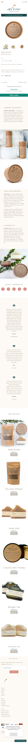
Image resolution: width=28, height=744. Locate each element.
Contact (3, 690)
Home (2, 709)
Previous (20, 82)
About (2, 688)
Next (25, 82)
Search (3, 695)
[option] (6, 46)
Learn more (13, 734)
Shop (2, 698)
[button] (15, 741)
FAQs (2, 693)
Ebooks (3, 702)
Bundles (3, 700)
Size (2, 58)
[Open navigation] (2, 2)
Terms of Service (5, 716)
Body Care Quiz (5, 705)
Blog (2, 691)
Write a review (14, 95)
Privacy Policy (5, 710)
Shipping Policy (5, 714)
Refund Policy (4, 712)
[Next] (26, 46)
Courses (3, 704)
